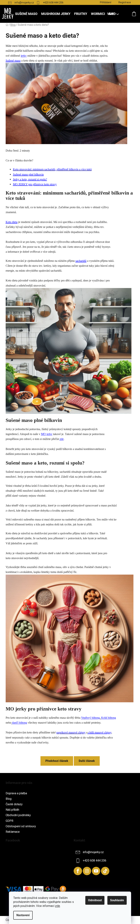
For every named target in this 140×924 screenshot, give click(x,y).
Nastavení (23, 915)
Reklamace (13, 831)
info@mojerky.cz (24, 2)
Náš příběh (12, 809)
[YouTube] (96, 871)
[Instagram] (87, 871)
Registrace (124, 2)
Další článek (87, 761)
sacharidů (80, 260)
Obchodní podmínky (18, 815)
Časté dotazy (14, 804)
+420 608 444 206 (53, 2)
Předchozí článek (56, 761)
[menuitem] (26, 14)
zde (57, 906)
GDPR (9, 821)
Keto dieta (12, 222)
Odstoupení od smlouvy (21, 826)
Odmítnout (95, 900)
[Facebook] (78, 871)
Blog (8, 798)
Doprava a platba (16, 793)
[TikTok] (105, 871)
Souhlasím (117, 900)
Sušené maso (13, 60)
